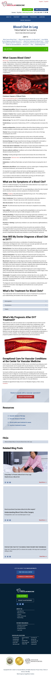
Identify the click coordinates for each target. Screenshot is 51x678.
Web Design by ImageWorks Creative (25, 674)
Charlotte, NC (34, 642)
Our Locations (27, 9)
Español (46, 1)
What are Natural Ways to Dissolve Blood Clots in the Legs (18, 441)
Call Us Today (8, 49)
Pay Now (19, 12)
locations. (5, 383)
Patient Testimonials (21, 616)
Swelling (10, 193)
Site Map (28, 671)
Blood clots (6, 60)
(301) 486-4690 (38, 12)
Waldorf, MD (24, 643)
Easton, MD (15, 642)
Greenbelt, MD (16, 639)
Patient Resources (25, 20)
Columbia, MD (16, 640)
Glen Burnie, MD (16, 644)
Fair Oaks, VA (34, 637)
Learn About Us (20, 611)
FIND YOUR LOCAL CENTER (25, 572)
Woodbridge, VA (34, 640)
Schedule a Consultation (25, 576)
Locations (42, 17)
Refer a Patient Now (41, 9)
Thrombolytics (8, 305)
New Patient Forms (21, 626)
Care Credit (19, 630)
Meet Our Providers (21, 612)
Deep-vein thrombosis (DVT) (10, 98)
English (41, 1)
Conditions (25, 17)
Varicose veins (15, 157)
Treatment (16, 17)
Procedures (33, 17)
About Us (8, 17)
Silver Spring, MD (25, 642)
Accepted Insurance (21, 628)
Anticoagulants (8, 301)
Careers (14, 12)
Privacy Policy (39, 669)
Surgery (6, 309)
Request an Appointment (25, 396)
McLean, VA (33, 639)
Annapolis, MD (16, 637)
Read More (42, 482)
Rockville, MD (24, 640)
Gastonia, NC (34, 644)
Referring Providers (27, 12)
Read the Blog (20, 617)
